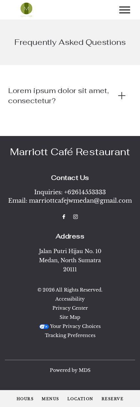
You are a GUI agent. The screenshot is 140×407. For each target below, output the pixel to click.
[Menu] (124, 10)
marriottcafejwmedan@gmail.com (80, 200)
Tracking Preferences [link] (70, 335)
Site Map (70, 317)
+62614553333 (85, 192)
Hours (25, 399)
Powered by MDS (70, 370)
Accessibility (70, 299)
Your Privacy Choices (75, 326)
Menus (50, 399)
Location (80, 399)
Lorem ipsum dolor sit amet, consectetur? (58, 95)
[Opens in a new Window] (64, 217)
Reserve (113, 399)
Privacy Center (70, 308)
